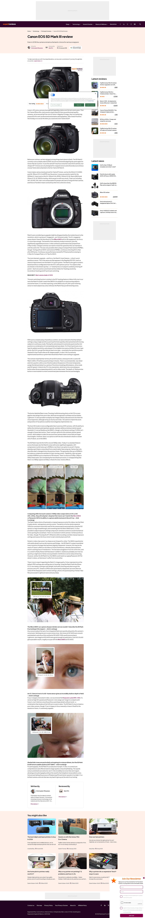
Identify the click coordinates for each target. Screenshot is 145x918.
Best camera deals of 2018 (44, 275)
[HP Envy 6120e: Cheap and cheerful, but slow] (95, 121)
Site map (39, 905)
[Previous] (30, 82)
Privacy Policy (48, 905)
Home (29, 31)
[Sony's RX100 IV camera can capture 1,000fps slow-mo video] (95, 213)
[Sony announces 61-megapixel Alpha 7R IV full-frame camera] (95, 204)
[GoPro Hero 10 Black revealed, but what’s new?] (95, 167)
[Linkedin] (124, 24)
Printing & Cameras (46, 31)
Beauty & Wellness (101, 24)
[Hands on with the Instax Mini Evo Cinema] (72, 826)
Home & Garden (87, 24)
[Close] (95, 93)
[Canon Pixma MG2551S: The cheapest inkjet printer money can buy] (95, 112)
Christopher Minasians (37, 48)
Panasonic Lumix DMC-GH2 (71, 698)
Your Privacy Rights (56, 104)
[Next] (81, 82)
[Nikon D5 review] (95, 194)
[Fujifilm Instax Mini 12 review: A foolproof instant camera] (95, 131)
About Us (73, 905)
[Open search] (140, 24)
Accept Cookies (90, 104)
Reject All (79, 104)
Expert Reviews (8, 24)
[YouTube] (135, 24)
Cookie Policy (91, 100)
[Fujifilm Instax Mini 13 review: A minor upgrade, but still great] (95, 85)
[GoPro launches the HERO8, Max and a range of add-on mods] (95, 185)
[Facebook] (120, 24)
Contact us (30, 905)
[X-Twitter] (127, 24)
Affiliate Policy (82, 905)
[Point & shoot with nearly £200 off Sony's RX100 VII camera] (95, 176)
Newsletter (113, 24)
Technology (76, 24)
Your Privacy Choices (61, 905)
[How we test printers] (103, 826)
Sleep (67, 24)
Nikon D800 (58, 239)
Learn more (37, 61)
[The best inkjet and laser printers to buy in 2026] (41, 826)
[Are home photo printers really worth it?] (41, 861)
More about (34, 804)
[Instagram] (131, 24)
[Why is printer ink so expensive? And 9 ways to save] (103, 861)
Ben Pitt (51, 48)
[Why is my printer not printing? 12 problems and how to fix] (72, 861)
